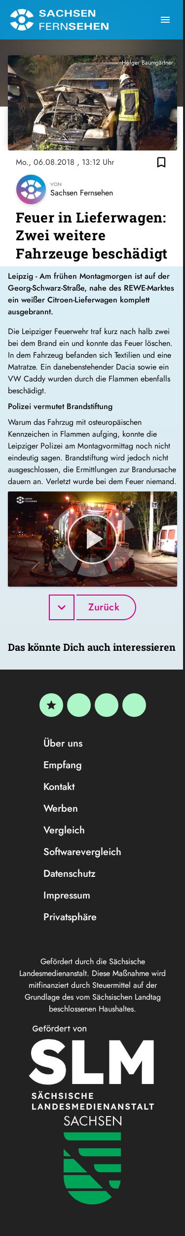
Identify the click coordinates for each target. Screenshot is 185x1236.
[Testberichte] (51, 705)
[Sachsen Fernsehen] (59, 19)
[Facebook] (79, 705)
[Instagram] (106, 705)
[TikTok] (134, 705)
